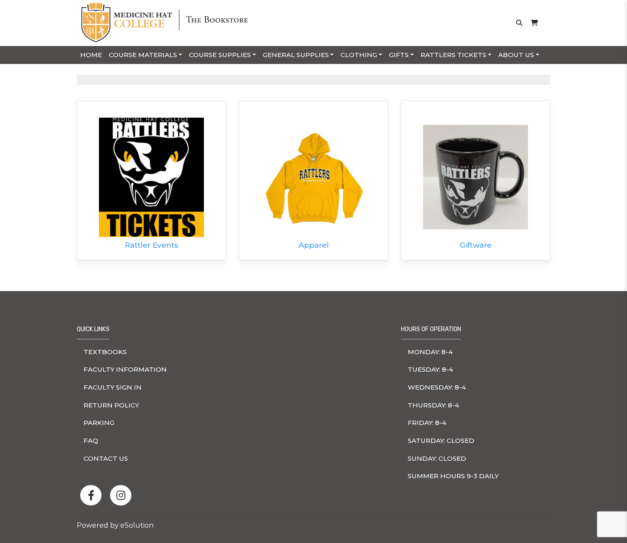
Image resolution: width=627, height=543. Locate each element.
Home (91, 55)
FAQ (91, 440)
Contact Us (106, 458)
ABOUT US (516, 55)
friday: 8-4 (427, 423)
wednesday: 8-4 (437, 387)
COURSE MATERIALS (143, 55)
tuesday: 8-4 (430, 369)
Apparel (314, 244)
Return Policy (111, 405)
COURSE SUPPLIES (220, 55)
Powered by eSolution (115, 525)
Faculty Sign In (113, 387)
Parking (99, 423)
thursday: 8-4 (433, 405)
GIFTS (399, 55)
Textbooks (105, 352)
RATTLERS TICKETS (453, 55)
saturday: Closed (441, 440)
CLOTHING (358, 55)
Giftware (476, 244)
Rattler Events (151, 244)
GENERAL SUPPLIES (296, 55)
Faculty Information (125, 369)
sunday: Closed (437, 458)
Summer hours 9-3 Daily (453, 476)
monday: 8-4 (430, 352)
